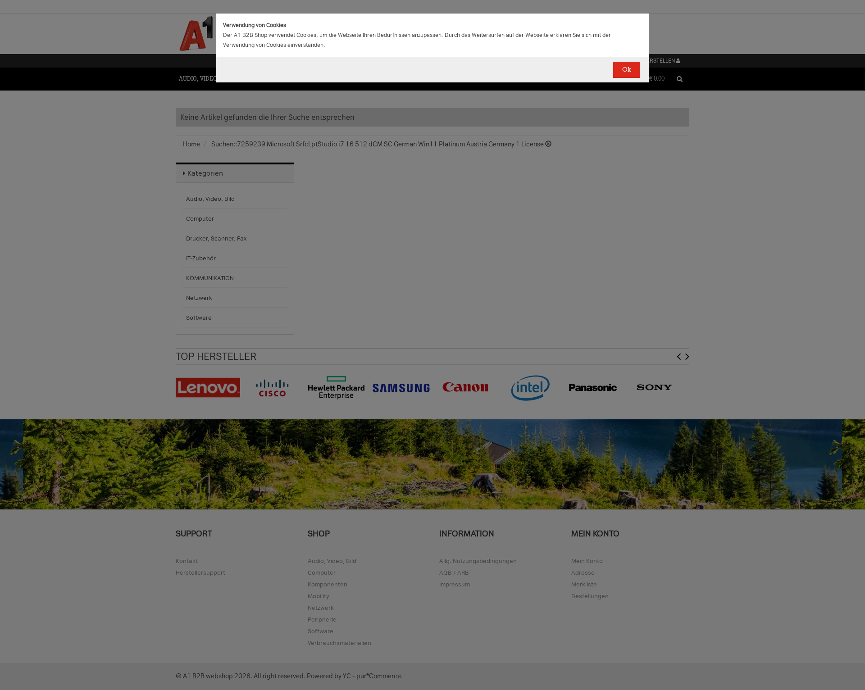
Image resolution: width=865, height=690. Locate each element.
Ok (626, 69)
